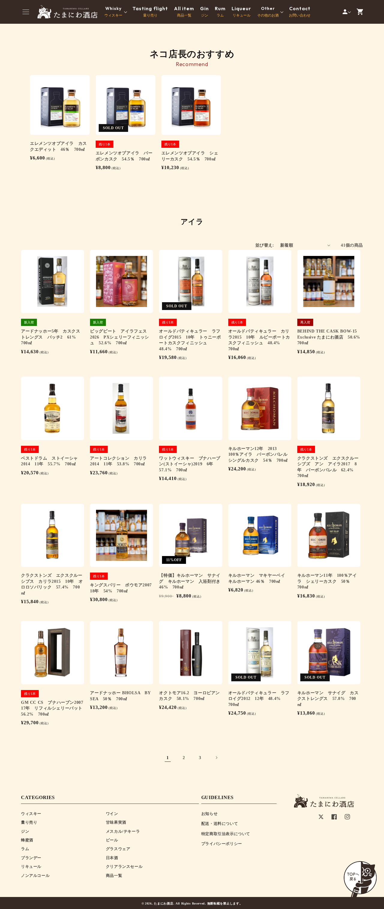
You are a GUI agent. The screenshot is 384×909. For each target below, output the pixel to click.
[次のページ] (216, 757)
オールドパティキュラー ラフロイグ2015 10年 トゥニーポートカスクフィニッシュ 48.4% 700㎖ (190, 340)
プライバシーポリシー (221, 843)
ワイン (112, 813)
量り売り (150, 11)
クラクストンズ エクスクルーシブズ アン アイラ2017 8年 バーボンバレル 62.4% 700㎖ (327, 467)
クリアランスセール (124, 866)
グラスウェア (118, 849)
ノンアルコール (35, 875)
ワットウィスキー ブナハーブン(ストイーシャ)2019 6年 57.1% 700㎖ (189, 464)
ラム (220, 11)
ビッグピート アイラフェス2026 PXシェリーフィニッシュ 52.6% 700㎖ (119, 337)
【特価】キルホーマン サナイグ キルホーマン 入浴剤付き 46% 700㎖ (190, 581)
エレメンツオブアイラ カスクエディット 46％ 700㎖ (58, 146)
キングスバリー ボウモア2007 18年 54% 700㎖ (121, 588)
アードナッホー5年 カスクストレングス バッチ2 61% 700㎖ (50, 337)
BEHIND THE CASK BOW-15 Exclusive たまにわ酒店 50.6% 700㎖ (328, 337)
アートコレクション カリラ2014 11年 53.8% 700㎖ (118, 461)
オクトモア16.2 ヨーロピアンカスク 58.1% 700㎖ (189, 696)
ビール (112, 840)
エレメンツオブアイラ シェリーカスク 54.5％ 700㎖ (189, 156)
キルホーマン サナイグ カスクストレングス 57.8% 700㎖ (327, 699)
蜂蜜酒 (27, 840)
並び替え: (264, 245)
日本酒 (112, 858)
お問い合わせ (299, 11)
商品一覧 (184, 11)
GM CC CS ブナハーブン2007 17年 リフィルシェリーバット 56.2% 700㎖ (52, 708)
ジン (204, 11)
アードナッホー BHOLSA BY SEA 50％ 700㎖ (120, 696)
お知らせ (209, 813)
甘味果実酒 (116, 822)
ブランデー (31, 858)
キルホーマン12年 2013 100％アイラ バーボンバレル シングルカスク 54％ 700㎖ (259, 454)
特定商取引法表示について (225, 833)
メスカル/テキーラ (123, 831)
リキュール (241, 11)
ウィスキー (31, 813)
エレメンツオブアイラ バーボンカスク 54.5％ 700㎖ (124, 156)
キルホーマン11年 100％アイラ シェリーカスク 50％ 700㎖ (327, 581)
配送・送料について (219, 823)
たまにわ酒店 (163, 903)
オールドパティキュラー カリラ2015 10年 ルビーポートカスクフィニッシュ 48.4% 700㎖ (259, 340)
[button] (25, 11)
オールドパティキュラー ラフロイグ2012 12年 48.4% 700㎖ (259, 699)
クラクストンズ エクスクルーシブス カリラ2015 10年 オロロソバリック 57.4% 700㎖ (52, 584)
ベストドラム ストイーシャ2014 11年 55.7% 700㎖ (49, 461)
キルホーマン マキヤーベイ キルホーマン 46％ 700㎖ (259, 578)
